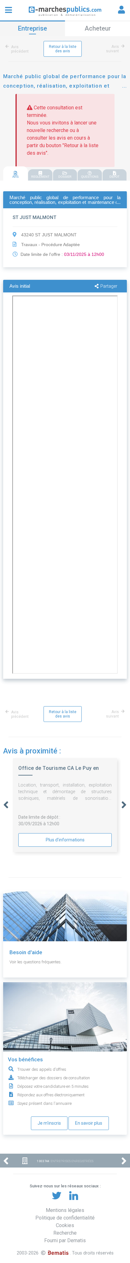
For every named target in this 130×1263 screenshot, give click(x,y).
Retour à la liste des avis (62, 48)
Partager (108, 286)
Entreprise (32, 28)
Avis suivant (112, 48)
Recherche (65, 1233)
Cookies (65, 1225)
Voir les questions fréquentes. (35, 962)
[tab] (15, 173)
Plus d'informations (65, 839)
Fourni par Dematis (65, 1240)
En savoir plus (88, 1123)
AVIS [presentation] (15, 176)
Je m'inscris (49, 1123)
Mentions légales (65, 1210)
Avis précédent (20, 49)
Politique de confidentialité (65, 1218)
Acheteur (98, 28)
